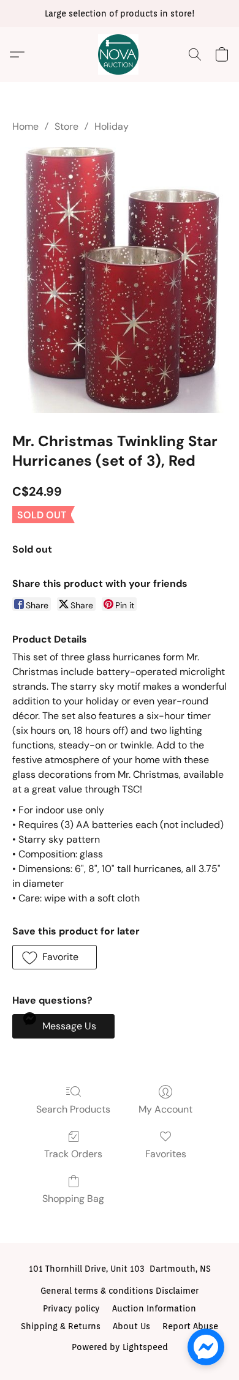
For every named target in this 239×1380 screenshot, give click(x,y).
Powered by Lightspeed (120, 1347)
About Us (131, 1326)
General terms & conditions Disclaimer (119, 1291)
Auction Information (154, 1308)
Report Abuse (190, 1326)
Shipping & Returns (61, 1326)
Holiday (111, 126)
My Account (165, 1109)
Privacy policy (71, 1308)
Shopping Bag (73, 1198)
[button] (119, 54)
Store (66, 126)
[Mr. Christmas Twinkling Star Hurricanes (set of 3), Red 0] (119, 280)
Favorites (165, 1153)
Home (25, 126)
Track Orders (73, 1153)
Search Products (73, 1109)
